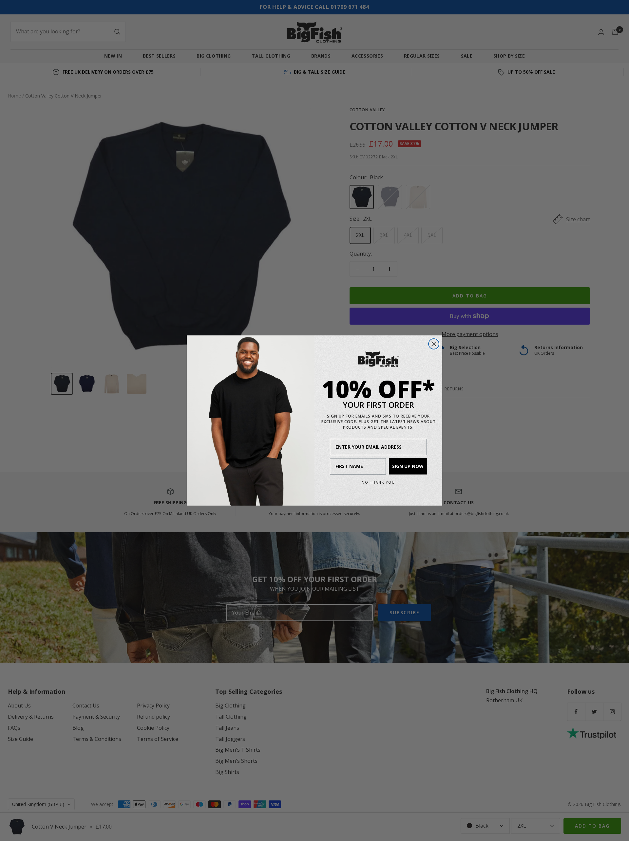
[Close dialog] (434, 344)
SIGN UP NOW (408, 466)
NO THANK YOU (378, 482)
